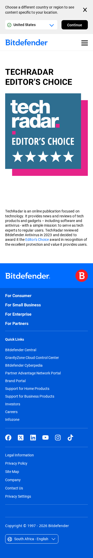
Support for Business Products (29, 396)
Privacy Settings (18, 496)
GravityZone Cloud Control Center (32, 357)
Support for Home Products (27, 388)
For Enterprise (18, 314)
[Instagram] (58, 437)
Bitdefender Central (20, 350)
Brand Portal (15, 381)
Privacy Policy (16, 463)
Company (13, 479)
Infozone (12, 419)
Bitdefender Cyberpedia (24, 365)
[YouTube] (45, 437)
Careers (11, 411)
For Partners (16, 323)
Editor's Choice (37, 239)
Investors (12, 404)
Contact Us (14, 488)
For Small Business (23, 304)
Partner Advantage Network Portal (33, 373)
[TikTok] (70, 437)
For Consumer (18, 295)
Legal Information (19, 455)
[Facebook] (8, 437)
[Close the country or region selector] (85, 9)
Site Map (12, 471)
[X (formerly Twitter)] (21, 437)
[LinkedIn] (33, 437)
